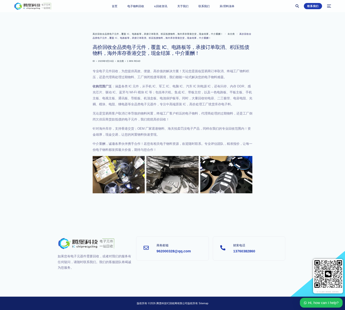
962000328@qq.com (174, 251)
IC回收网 (172, 303)
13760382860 (244, 251)
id (94, 61)
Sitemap (203, 303)
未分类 (120, 61)
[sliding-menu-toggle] (329, 6)
